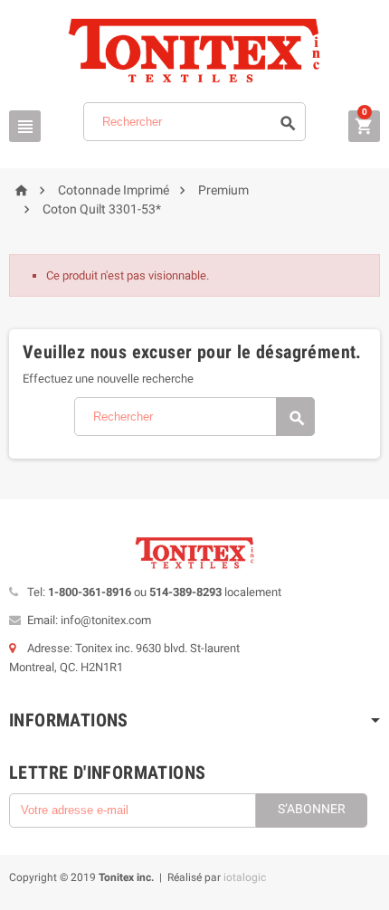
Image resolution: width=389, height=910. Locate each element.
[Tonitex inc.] (194, 50)
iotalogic (244, 877)
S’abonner (312, 808)
